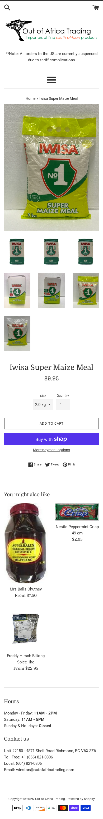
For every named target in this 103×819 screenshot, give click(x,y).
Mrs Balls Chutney (26, 589)
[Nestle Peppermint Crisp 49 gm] (77, 512)
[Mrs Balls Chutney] (26, 543)
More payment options (51, 450)
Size (43, 396)
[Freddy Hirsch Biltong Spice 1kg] (26, 628)
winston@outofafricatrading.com (45, 769)
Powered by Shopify (81, 799)
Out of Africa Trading (50, 799)
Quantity (63, 396)
